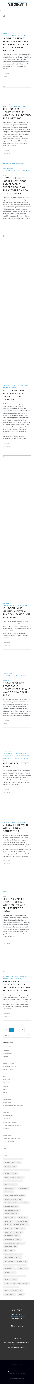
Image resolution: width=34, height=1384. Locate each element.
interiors (22, 1217)
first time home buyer (13, 1199)
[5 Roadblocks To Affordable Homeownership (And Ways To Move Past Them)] (17, 656)
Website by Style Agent (17, 1378)
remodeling (9, 1268)
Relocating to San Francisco (15, 1261)
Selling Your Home (8, 1141)
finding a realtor (8, 1063)
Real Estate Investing (9, 1122)
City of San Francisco (12, 1181)
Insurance (6, 1083)
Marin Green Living (8, 1109)
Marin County (7, 1102)
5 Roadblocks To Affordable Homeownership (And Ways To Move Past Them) (16, 689)
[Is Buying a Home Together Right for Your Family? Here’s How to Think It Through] (17, 16)
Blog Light (6, 1050)
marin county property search (16, 1225)
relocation (9, 1265)
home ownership (11, 1214)
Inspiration (6, 1079)
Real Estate (6, 1119)
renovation (23, 1268)
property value (10, 1246)
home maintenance (11, 1210)
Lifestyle (5, 1089)
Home (4, 1076)
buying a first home (12, 1162)
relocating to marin (12, 1257)
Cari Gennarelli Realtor (13, 1177)
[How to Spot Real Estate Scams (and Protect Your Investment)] (17, 236)
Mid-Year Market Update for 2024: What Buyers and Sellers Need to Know (14, 905)
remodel (21, 1265)
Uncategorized (7, 1145)
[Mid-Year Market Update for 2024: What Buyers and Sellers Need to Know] (17, 874)
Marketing (6, 1112)
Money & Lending (8, 1115)
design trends (10, 1184)
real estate (9, 1250)
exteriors (8, 1192)
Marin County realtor (13, 1232)
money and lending (12, 1235)
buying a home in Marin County (16, 1170)
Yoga (4, 1148)
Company (5, 1056)
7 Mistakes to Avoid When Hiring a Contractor (15, 828)
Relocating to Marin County (12, 1125)
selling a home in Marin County (16, 1283)
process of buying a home (14, 1243)
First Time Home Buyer (9, 1066)
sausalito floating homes (14, 1276)
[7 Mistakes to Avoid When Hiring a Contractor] (17, 803)
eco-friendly (23, 1188)
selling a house (10, 1287)
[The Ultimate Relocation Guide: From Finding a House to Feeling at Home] (17, 954)
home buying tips (11, 1206)
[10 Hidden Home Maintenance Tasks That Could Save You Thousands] (17, 456)
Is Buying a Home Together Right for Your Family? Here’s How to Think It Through (16, 44)
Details (5, 1060)
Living (5, 1096)
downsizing (9, 1188)
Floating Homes (8, 1069)
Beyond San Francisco (12, 1159)
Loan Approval (22, 1221)
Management (7, 1099)
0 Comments (6, 76)
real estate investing (12, 1254)
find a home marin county (14, 1195)
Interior (5, 1086)
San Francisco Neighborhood (12, 1138)
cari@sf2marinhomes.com (17, 1316)
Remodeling (6, 1132)
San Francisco (7, 1135)
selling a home (10, 1279)
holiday (24, 1203)
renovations (9, 1272)
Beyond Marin (7, 1047)
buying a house (10, 1173)
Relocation (6, 1128)
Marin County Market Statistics (13, 1105)
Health (5, 1073)
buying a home (7, 1053)
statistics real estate (13, 1290)
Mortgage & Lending (12, 1239)
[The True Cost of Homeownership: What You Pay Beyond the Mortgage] (17, 87)
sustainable (9, 1294)
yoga (21, 1294)
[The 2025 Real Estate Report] (17, 734)
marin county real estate (14, 1228)
